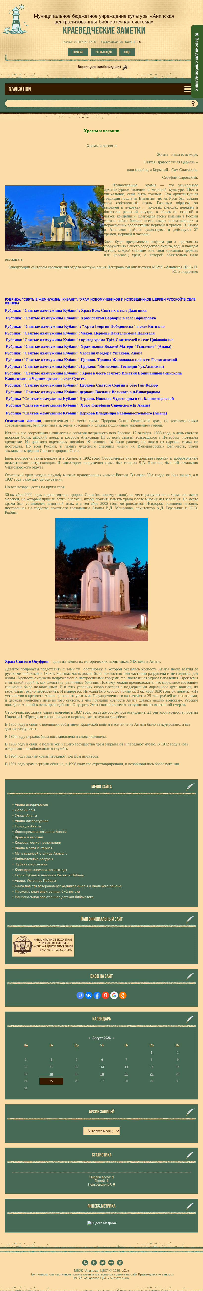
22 (151, 1074)
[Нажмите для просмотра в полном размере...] (101, 640)
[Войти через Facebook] (97, 995)
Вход (127, 52)
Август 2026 (101, 1038)
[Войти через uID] (80, 995)
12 (76, 1067)
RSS (138, 41)
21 (126, 1074)
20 (102, 1074)
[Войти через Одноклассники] (123, 995)
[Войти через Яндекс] (105, 995)
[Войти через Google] (114, 995)
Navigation (20, 89)
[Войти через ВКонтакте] (88, 995)
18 (51, 1074)
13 (102, 1067)
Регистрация (104, 52)
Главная (78, 52)
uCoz (125, 1270)
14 (126, 1067)
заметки (104, 30)
